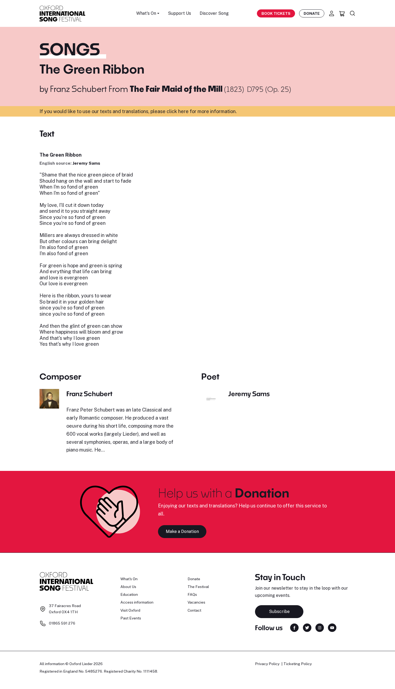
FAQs (192, 594)
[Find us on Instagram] (319, 627)
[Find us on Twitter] (307, 627)
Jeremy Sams (86, 163)
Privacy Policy (267, 664)
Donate (312, 13)
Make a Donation (182, 531)
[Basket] (342, 13)
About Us (128, 587)
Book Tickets (275, 13)
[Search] (352, 13)
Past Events (130, 618)
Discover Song (214, 13)
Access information (136, 602)
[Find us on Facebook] (294, 627)
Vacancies (196, 602)
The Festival (198, 587)
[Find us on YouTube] (332, 627)
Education (129, 594)
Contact (194, 610)
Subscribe (279, 611)
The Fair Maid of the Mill (177, 88)
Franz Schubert (78, 88)
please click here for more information (193, 111)
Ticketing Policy (297, 664)
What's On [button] (146, 13)
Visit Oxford (130, 610)
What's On (129, 579)
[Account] (331, 13)
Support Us (179, 13)
